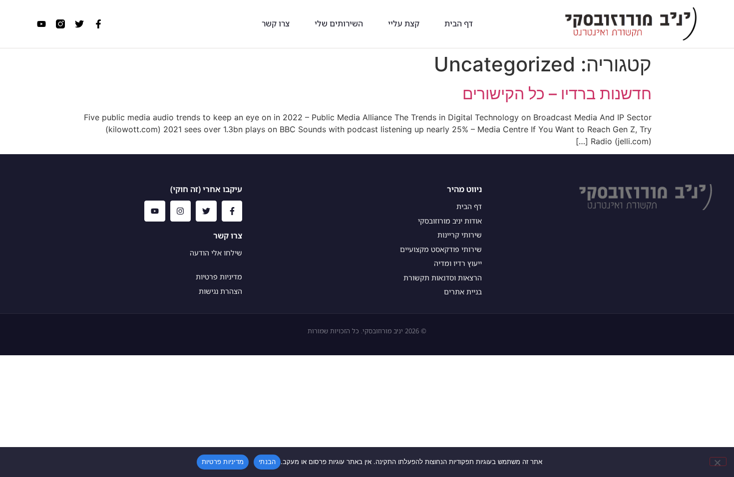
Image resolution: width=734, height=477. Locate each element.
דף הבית (458, 23)
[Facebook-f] (98, 23)
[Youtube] (41, 23)
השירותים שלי (339, 23)
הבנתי (267, 462)
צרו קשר (276, 23)
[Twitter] (79, 23)
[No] (718, 461)
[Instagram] (180, 211)
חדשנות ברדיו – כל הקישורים (557, 93)
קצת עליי (403, 23)
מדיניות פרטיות (223, 462)
